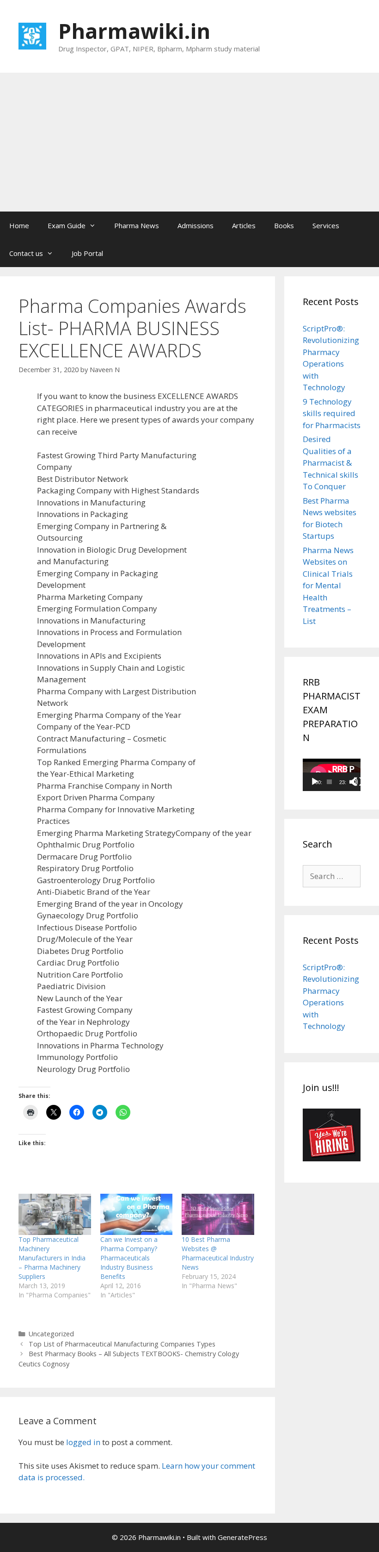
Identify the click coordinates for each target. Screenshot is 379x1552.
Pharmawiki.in (134, 31)
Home (19, 225)
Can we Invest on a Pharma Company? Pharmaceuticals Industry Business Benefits (129, 1258)
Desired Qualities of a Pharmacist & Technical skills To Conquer (330, 463)
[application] (332, 775)
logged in (83, 1442)
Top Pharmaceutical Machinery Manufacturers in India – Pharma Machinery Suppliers (52, 1258)
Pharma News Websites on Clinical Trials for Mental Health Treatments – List (328, 585)
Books (284, 225)
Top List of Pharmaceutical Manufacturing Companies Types (122, 1344)
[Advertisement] (189, 142)
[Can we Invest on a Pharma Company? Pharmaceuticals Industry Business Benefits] (136, 1214)
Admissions (195, 225)
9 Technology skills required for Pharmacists (332, 413)
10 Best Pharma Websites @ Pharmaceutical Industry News (218, 1253)
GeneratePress (242, 1537)
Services (325, 225)
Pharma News (136, 225)
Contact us (26, 253)
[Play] (314, 781)
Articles (244, 225)
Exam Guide (67, 225)
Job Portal (87, 253)
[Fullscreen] (358, 781)
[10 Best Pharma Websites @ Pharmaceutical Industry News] (218, 1214)
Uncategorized (51, 1333)
